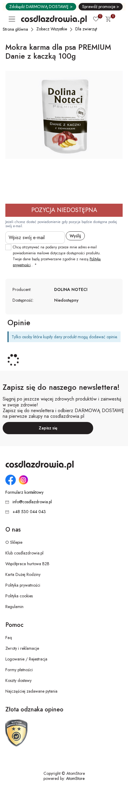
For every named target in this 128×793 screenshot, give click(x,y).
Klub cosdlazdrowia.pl (24, 553)
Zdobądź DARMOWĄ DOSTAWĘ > (41, 7)
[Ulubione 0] (95, 19)
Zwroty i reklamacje (22, 648)
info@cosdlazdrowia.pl (32, 502)
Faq (8, 638)
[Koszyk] (108, 19)
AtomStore (75, 778)
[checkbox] (8, 247)
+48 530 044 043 (29, 512)
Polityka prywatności (22, 585)
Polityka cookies (19, 596)
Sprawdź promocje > (100, 7)
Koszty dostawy (18, 680)
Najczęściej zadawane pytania (31, 691)
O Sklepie (13, 542)
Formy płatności (19, 670)
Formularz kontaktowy (24, 492)
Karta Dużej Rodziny (22, 574)
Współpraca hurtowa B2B (27, 564)
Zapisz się (48, 428)
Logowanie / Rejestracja (26, 659)
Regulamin (14, 607)
